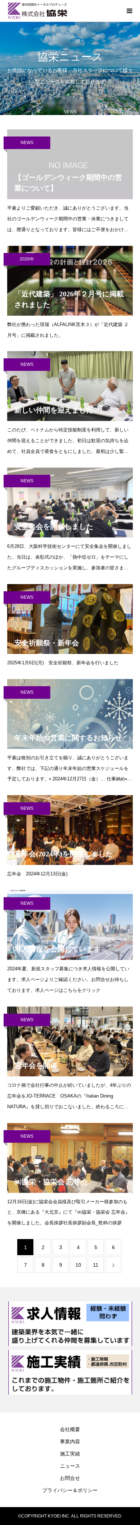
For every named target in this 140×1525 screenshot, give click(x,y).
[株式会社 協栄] (62, 10)
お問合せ (70, 1478)
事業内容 (70, 1441)
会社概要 (70, 1429)
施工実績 (70, 1454)
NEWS (26, 142)
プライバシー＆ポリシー (70, 1490)
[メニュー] (129, 10)
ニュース (70, 1466)
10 (78, 1265)
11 (95, 1265)
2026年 (27, 259)
